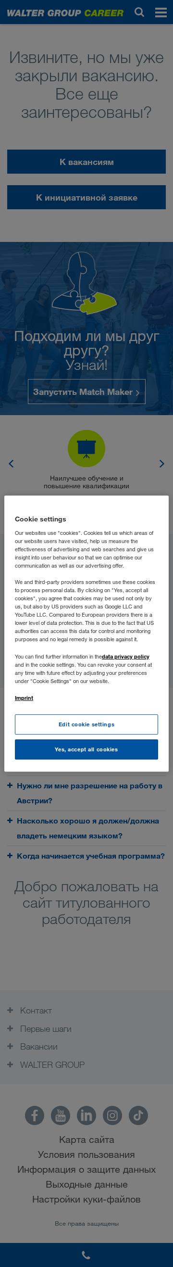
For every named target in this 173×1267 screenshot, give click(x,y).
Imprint (24, 697)
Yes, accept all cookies (86, 749)
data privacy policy (125, 656)
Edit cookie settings (86, 724)
